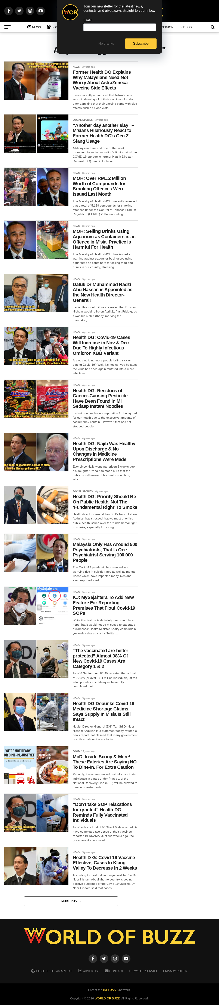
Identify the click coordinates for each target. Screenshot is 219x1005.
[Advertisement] (180, 128)
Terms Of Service (143, 971)
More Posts (71, 901)
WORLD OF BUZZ (107, 998)
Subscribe (141, 43)
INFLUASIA (110, 990)
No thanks (106, 43)
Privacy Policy (175, 971)
